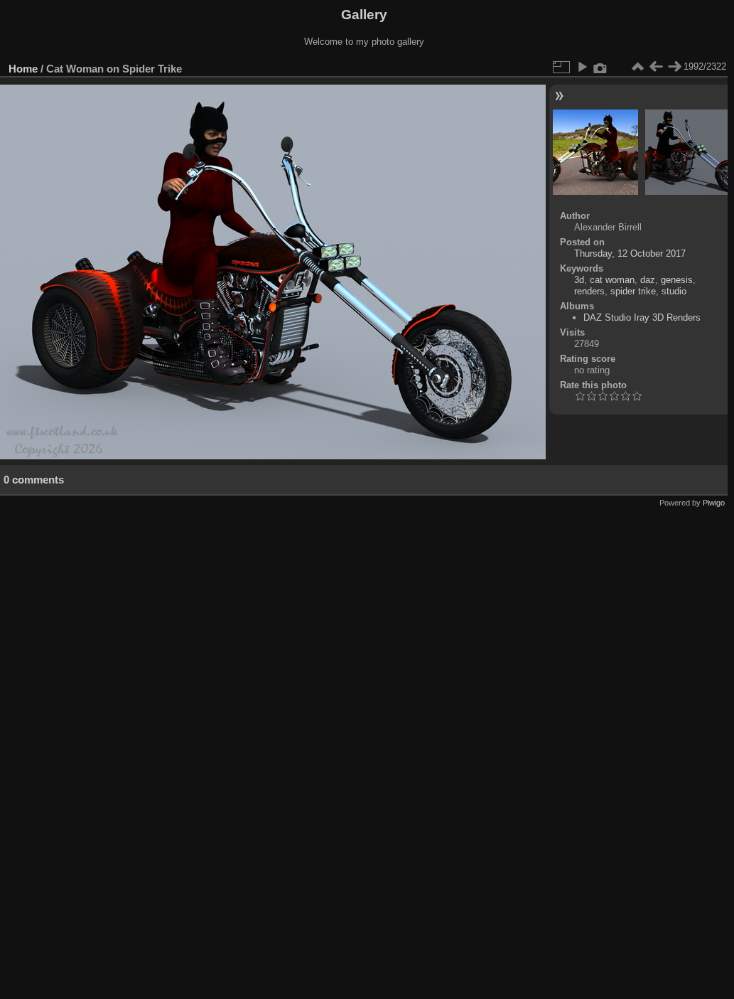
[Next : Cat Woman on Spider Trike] (674, 67)
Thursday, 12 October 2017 (630, 253)
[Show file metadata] (600, 67)
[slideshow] (582, 67)
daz (647, 279)
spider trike (633, 291)
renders (589, 291)
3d (579, 279)
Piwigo (714, 502)
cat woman (612, 279)
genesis (677, 279)
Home (23, 69)
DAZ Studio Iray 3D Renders (642, 317)
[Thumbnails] (637, 67)
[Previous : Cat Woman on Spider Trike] (656, 67)
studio (674, 291)
